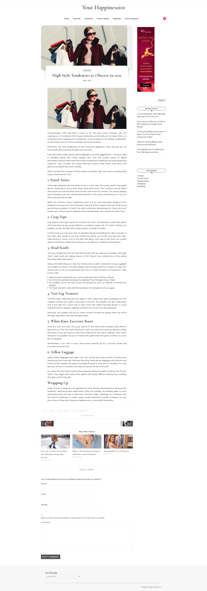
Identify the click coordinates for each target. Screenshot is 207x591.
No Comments (87, 416)
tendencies (82, 410)
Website (44, 505)
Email (44, 494)
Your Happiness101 (103, 7)
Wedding (117, 19)
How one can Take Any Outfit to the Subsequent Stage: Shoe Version (54, 454)
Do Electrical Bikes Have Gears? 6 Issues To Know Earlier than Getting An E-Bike (151, 134)
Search (162, 100)
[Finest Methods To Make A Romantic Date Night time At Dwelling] (46, 423)
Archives (51, 572)
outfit (121, 264)
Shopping (88, 19)
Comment (46, 522)
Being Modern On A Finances (116, 451)
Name (44, 484)
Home (66, 19)
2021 (45, 410)
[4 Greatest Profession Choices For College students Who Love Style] (128, 423)
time (102, 155)
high (59, 410)
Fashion (76, 19)
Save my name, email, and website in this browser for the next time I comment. (73, 518)
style (74, 410)
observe (66, 410)
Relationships (132, 19)
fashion (52, 410)
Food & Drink (103, 19)
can (123, 185)
